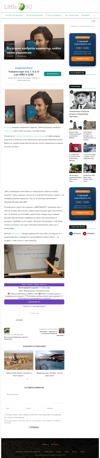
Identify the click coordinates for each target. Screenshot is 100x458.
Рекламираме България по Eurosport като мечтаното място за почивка (89, 135)
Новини (85, 15)
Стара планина (53, 15)
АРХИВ (82, 452)
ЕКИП (66, 452)
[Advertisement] (34, 170)
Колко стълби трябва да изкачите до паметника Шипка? (75, 135)
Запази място (52, 74)
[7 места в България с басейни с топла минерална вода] (89, 148)
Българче (8, 127)
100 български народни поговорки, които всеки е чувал (75, 178)
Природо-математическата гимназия (30, 136)
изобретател (16, 233)
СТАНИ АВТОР (48, 452)
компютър (8, 131)
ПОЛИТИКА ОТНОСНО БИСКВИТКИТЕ (27, 452)
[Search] (95, 15)
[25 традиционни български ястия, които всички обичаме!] (75, 148)
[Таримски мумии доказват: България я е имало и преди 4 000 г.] (18, 360)
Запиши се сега (82, 58)
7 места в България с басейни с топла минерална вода (89, 156)
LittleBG (11, 56)
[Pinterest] (94, 21)
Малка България (14, 15)
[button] (6, 364)
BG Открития (71, 15)
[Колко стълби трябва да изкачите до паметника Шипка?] (75, 125)
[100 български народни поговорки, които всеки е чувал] (75, 169)
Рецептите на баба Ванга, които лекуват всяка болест (89, 178)
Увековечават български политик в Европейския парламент (79, 113)
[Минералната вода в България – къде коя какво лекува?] (49, 360)
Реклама (59, 452)
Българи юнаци (35, 15)
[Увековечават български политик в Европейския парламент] (82, 100)
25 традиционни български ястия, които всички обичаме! (74, 157)
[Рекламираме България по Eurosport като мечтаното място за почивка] (89, 125)
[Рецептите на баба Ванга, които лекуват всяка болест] (89, 169)
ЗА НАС (74, 452)
